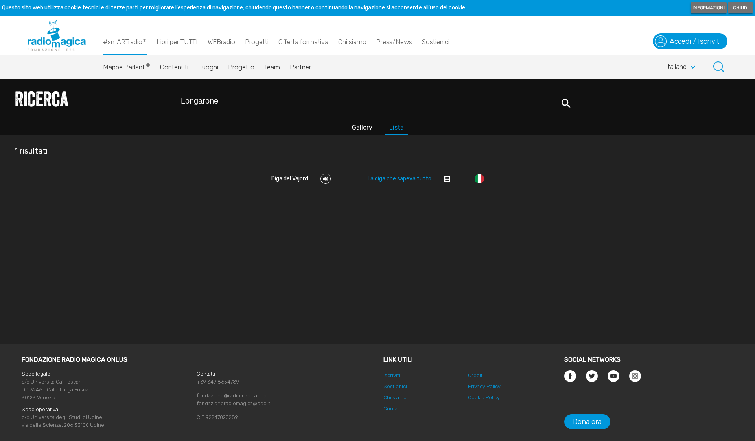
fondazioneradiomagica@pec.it (233, 403)
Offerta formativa (303, 42)
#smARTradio (125, 41)
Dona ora (587, 421)
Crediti (476, 375)
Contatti (392, 408)
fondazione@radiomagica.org (232, 395)
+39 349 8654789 (218, 382)
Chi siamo (352, 42)
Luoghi (208, 67)
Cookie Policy (484, 397)
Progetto (241, 67)
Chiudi (740, 8)
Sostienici (435, 42)
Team (272, 67)
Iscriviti (391, 375)
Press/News (394, 42)
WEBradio (221, 42)
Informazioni (708, 8)
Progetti (257, 42)
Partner (300, 67)
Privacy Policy (484, 386)
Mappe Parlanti (126, 66)
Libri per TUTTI (177, 42)
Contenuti (174, 67)
